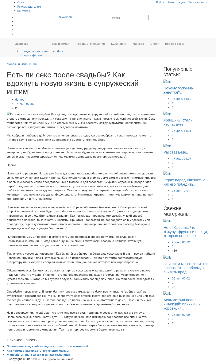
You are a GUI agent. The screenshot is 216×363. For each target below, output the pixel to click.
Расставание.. (175, 152)
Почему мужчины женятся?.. (178, 90)
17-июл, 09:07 (181, 158)
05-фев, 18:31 (181, 130)
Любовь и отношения (90, 43)
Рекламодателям (29, 6)
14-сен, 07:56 (24, 103)
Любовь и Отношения (22, 64)
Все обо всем (174, 43)
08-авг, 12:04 (181, 190)
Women (65, 17)
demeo (19, 99)
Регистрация (176, 2)
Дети (60, 51)
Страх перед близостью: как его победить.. (185, 182)
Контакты (23, 10)
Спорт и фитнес (31, 55)
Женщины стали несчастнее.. (178, 122)
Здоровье (21, 43)
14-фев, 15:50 (181, 98)
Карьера (138, 43)
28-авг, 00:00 (181, 314)
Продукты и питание (34, 51)
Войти (160, 2)
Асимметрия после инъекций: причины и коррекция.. (182, 304)
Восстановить (197, 2)
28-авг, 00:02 (181, 242)
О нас (21, 2)
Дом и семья (60, 43)
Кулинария (118, 43)
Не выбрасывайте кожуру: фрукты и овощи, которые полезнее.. (185, 231)
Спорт (154, 43)
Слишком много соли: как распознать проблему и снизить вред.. (185, 268)
